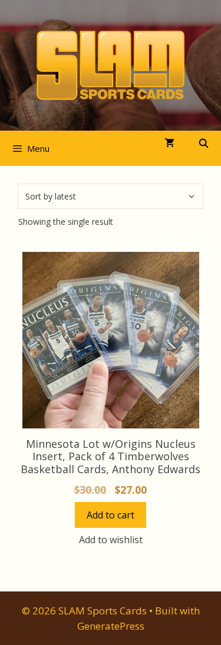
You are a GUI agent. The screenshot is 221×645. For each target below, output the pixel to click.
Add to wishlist (111, 539)
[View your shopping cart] (169, 143)
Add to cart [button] (110, 514)
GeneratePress (110, 626)
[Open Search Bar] (203, 143)
